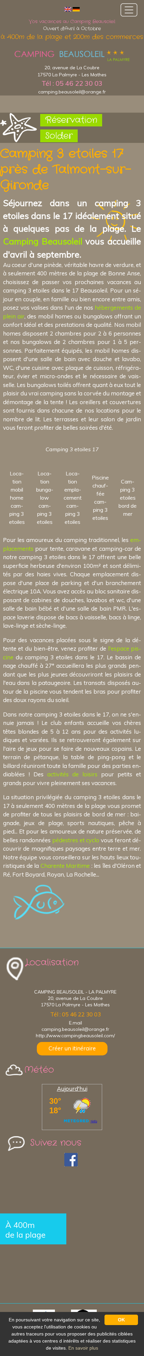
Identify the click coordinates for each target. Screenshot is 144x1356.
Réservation (71, 120)
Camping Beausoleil (42, 241)
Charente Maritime (65, 865)
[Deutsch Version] (76, 9)
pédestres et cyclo (75, 840)
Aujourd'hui (72, 1088)
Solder (59, 136)
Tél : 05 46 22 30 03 (72, 83)
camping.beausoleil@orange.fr (72, 92)
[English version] (67, 9)
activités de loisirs (72, 774)
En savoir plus (83, 1348)
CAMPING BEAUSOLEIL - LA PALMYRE (75, 992)
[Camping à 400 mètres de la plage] (72, 56)
